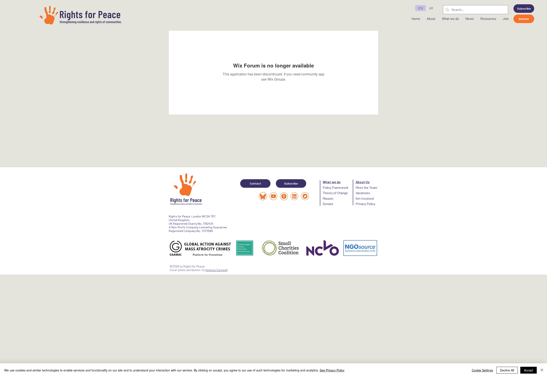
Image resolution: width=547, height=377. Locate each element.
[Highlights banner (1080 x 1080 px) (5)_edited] (273, 196)
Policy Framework (335, 187)
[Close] (541, 370)
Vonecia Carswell (216, 270)
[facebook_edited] (284, 196)
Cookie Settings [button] (482, 370)
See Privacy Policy (332, 370)
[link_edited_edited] (294, 196)
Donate (328, 204)
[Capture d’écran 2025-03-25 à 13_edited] (263, 196)
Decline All (507, 370)
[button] (523, 8)
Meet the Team (366, 187)
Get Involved (365, 198)
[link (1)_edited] (305, 196)
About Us (363, 182)
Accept (528, 370)
